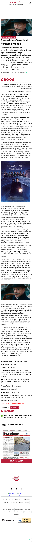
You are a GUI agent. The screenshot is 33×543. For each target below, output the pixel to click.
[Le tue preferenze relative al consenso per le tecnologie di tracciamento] (30, 540)
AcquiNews (4, 512)
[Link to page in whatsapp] (10, 79)
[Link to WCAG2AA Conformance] (24, 520)
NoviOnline (27, 509)
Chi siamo (6, 502)
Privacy (27, 502)
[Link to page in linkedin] (7, 79)
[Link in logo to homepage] (16, 2)
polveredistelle (15, 407)
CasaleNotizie (12, 512)
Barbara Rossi (5, 73)
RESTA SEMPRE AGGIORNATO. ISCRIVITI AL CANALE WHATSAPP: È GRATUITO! (18, 416)
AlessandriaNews (19, 509)
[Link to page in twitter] (5, 79)
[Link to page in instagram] (21, 488)
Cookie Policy (16, 505)
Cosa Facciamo (14, 502)
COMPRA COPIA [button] (16, 461)
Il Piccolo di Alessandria (8, 509)
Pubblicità (21, 502)
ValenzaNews (16, 514)
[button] (27, 2)
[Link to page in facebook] (2, 79)
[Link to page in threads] (13, 79)
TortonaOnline (27, 512)
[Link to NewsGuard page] (9, 520)
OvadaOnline (20, 512)
